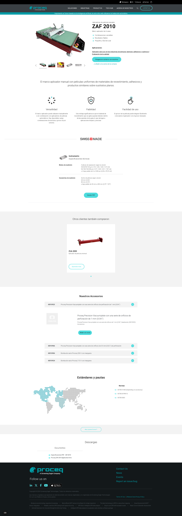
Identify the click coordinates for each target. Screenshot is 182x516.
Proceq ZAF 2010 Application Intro (61, 457)
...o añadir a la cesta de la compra (105, 64)
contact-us (146, 8)
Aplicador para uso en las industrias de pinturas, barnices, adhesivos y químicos (120, 52)
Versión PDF (91, 195)
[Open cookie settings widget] (5, 513)
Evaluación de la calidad (100, 54)
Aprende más (76, 266)
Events (119, 477)
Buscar (139, 2)
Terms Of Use (120, 497)
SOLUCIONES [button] (72, 8)
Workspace (125, 2)
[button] (151, 2)
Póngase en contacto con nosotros (106, 59)
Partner (146, 2)
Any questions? (91, 429)
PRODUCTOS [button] (97, 8)
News (119, 473)
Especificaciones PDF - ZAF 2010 (61, 455)
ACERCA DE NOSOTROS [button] (125, 8)
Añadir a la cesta (85, 332)
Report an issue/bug (126, 481)
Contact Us (122, 468)
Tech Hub (109, 8)
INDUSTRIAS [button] (85, 8)
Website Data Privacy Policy (135, 497)
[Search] (136, 8)
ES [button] (132, 2)
